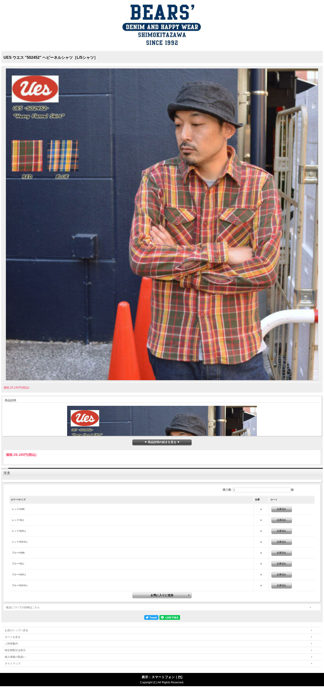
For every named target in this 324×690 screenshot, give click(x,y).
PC (180, 677)
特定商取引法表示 (15, 650)
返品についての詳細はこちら (23, 607)
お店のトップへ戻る (16, 630)
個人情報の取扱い (15, 656)
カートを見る (12, 636)
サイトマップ (12, 663)
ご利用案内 (11, 643)
